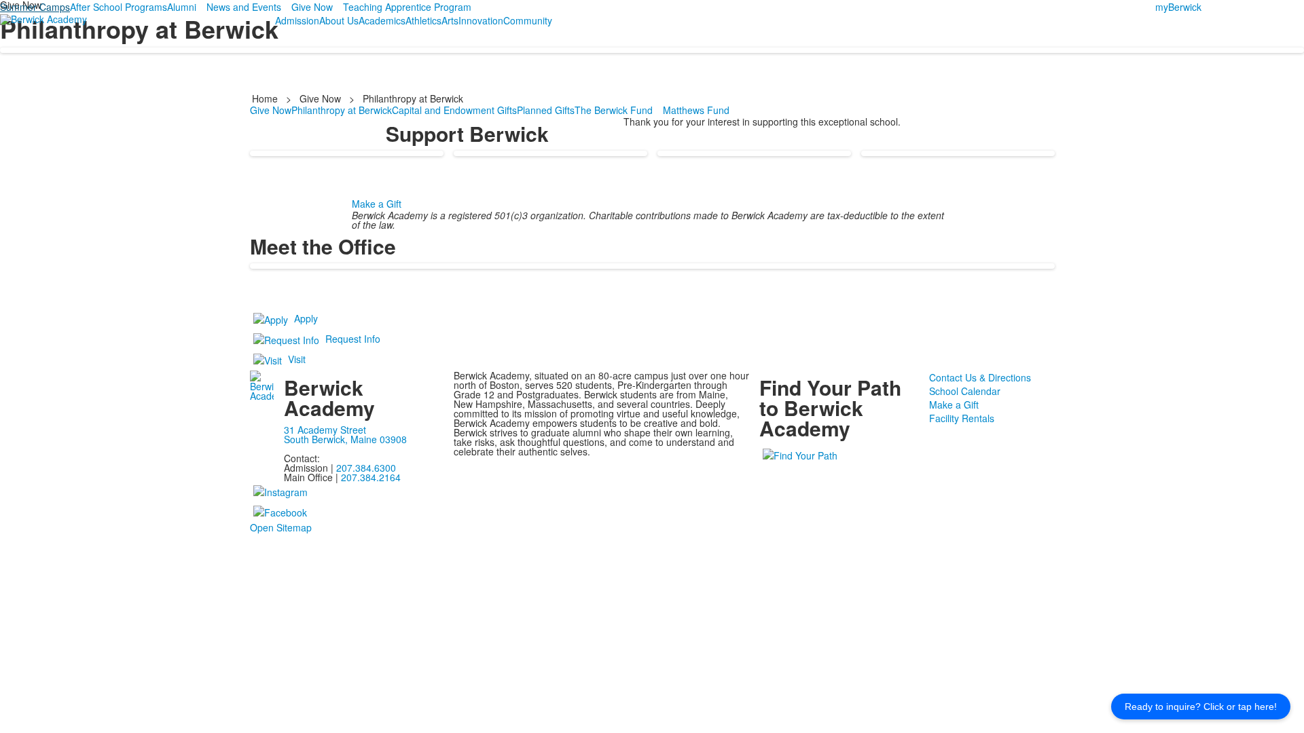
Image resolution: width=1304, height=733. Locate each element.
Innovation (480, 20)
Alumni (181, 7)
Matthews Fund (696, 110)
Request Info (352, 338)
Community (527, 20)
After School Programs (118, 7)
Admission (297, 20)
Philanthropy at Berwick (341, 110)
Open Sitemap (281, 527)
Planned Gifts (546, 110)
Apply (306, 318)
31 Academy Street (325, 429)
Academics (382, 20)
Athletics (423, 20)
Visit (297, 359)
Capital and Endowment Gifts (454, 110)
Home (266, 98)
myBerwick (1178, 7)
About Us (339, 20)
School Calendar (964, 391)
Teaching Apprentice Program (407, 7)
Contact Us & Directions (980, 377)
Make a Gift (376, 203)
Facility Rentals (961, 418)
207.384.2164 (371, 477)
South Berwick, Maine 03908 (345, 439)
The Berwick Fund (614, 110)
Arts (449, 20)
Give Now (312, 7)
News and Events (243, 7)
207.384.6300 (366, 467)
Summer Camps (35, 7)
